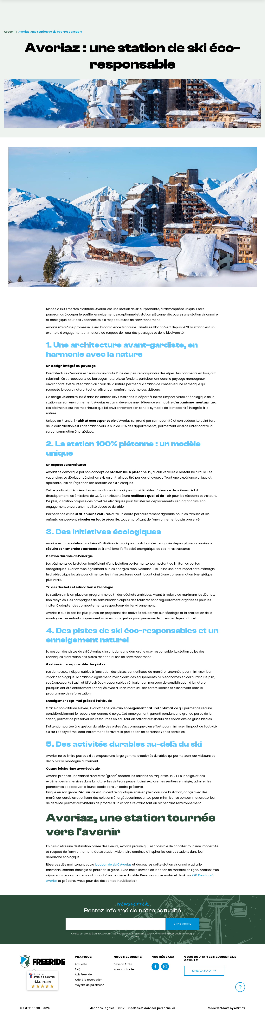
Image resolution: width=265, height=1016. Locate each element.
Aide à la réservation (88, 980)
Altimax (239, 1008)
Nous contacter (124, 969)
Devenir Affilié (123, 964)
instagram (165, 966)
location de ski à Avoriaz (113, 864)
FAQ (77, 969)
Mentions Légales (101, 1008)
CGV (121, 1008)
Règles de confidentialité (131, 933)
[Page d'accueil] (42, 962)
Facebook (155, 966)
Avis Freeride (83, 974)
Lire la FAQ (201, 970)
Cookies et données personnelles (152, 1008)
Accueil (9, 32)
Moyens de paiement (89, 985)
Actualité (81, 964)
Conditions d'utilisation (167, 933)
